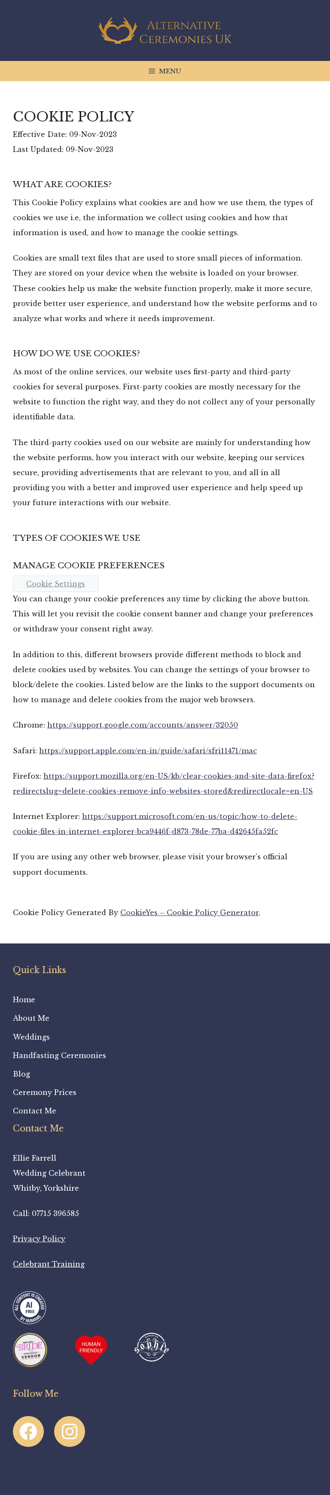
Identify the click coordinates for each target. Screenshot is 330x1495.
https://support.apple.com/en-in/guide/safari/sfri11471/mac (148, 750)
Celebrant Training (49, 1264)
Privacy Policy (39, 1238)
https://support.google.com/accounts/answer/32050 (142, 725)
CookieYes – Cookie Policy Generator (189, 912)
